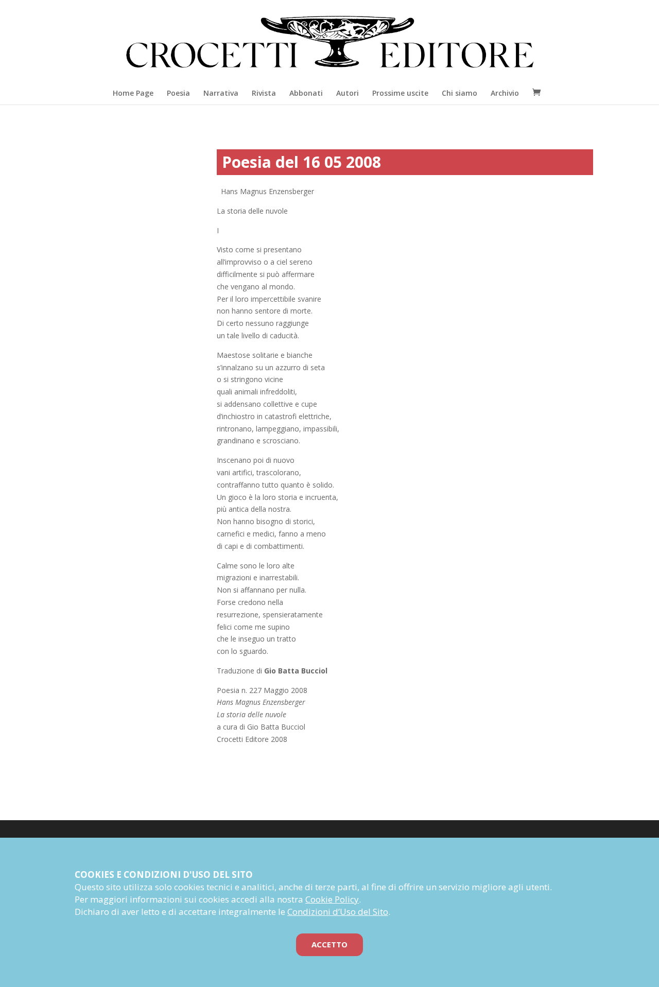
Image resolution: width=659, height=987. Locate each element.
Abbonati (306, 93)
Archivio (505, 93)
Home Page (133, 93)
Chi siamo (459, 93)
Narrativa (220, 93)
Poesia (178, 93)
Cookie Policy (332, 899)
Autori (347, 93)
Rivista (264, 93)
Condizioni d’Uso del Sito (337, 911)
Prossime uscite (400, 93)
